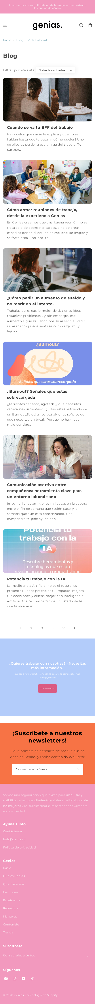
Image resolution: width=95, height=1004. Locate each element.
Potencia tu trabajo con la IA (36, 579)
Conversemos (48, 688)
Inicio (7, 40)
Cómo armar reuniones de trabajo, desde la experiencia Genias (42, 213)
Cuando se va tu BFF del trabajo (40, 127)
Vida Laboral (37, 40)
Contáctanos (13, 831)
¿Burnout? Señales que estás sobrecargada (37, 394)
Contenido (11, 924)
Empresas (10, 892)
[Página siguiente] (74, 628)
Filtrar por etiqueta (19, 70)
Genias (19, 995)
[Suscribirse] (78, 769)
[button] (5, 25)
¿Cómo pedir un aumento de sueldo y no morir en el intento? (46, 301)
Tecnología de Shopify (42, 995)
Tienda (8, 932)
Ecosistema (12, 900)
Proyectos (10, 908)
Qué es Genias (14, 876)
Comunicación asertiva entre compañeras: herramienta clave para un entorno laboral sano (44, 491)
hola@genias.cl (14, 839)
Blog (19, 40)
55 (63, 628)
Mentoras (10, 916)
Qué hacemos (14, 884)
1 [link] (20, 628)
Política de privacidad (19, 847)
